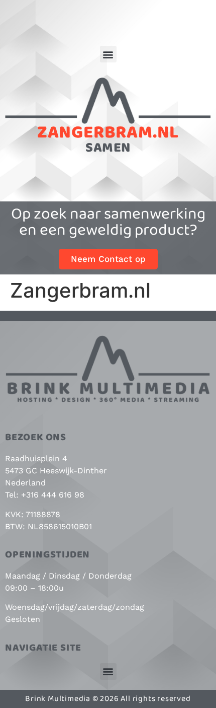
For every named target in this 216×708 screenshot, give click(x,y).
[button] (108, 54)
